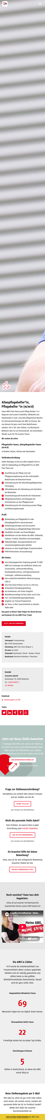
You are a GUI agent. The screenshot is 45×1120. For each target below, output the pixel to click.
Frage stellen (22, 804)
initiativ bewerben (30, 828)
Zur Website (9, 685)
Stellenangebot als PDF (12, 700)
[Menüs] (40, 4)
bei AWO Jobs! (22, 1117)
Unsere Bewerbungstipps (22, 869)
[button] (4, 712)
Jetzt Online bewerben (14, 623)
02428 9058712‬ (13, 682)
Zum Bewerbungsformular (22, 760)
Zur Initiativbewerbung (22, 835)
